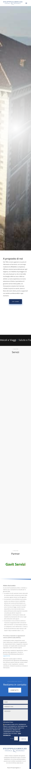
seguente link (6, 656)
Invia (23, 739)
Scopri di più (15, 414)
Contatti (15, 690)
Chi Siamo (15, 301)
